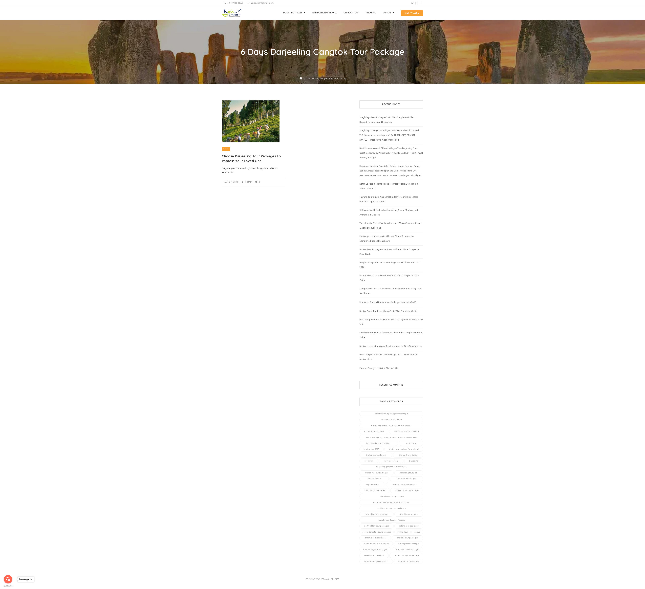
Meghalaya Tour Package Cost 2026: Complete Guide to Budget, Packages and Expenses (387, 120)
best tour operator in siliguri (406, 431)
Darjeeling (413, 461)
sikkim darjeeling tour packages (376, 532)
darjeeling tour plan (408, 473)
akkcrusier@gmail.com (262, 3)
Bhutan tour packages (376, 455)
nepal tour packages (409, 514)
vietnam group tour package (406, 555)
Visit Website (412, 13)
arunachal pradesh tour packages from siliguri (391, 425)
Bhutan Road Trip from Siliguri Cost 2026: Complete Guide (388, 311)
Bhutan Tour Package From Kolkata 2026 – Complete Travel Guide (389, 278)
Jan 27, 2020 (231, 182)
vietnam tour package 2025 (376, 561)
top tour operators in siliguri (376, 544)
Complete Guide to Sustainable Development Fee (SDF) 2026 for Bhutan (390, 291)
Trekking (371, 13)
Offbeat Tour (351, 13)
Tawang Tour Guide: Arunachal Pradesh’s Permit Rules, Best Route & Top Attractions (388, 199)
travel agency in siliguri (374, 555)
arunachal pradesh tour (391, 419)
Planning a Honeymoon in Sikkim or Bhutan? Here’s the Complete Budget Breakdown (386, 238)
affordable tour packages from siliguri (391, 414)
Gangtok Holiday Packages (405, 484)
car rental (368, 461)
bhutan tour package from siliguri (404, 449)
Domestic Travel (292, 13)
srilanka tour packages (375, 538)
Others (387, 13)
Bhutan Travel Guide (408, 455)
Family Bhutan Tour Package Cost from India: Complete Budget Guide (391, 335)
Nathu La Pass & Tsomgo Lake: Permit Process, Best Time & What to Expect (388, 186)
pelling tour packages (408, 526)
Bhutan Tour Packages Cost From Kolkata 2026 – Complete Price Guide (389, 252)
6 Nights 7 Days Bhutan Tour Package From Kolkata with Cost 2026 (389, 265)
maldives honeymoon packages (391, 508)
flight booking (372, 484)
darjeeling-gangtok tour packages (391, 467)
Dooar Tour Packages (406, 479)
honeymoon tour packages (407, 490)
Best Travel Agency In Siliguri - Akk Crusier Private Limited (391, 437)
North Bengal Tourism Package (391, 520)
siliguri (417, 532)
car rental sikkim (391, 461)
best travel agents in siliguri (378, 443)
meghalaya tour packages (376, 514)
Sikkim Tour (402, 532)
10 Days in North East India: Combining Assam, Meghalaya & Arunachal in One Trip (388, 212)
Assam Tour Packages (374, 431)
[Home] (301, 79)
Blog (226, 148)
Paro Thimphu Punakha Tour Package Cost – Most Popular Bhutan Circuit (388, 357)
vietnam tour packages (408, 561)
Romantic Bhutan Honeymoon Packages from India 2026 (387, 302)
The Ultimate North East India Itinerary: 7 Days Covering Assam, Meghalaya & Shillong (390, 225)
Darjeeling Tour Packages (376, 473)
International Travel (324, 13)
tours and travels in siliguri (408, 549)
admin (248, 182)
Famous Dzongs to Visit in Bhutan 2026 (378, 368)
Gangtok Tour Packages (374, 490)
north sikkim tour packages (376, 526)
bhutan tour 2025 (371, 449)
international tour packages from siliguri (391, 502)
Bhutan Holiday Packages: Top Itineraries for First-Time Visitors (390, 346)
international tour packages (391, 496)
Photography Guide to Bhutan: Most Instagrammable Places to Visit (391, 322)
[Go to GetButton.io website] (8, 586)
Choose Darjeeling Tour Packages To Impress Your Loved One (251, 159)
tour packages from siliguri (375, 549)
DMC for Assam (374, 479)
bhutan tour (411, 443)
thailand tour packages (407, 538)
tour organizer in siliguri (408, 544)
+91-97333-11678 (235, 3)
